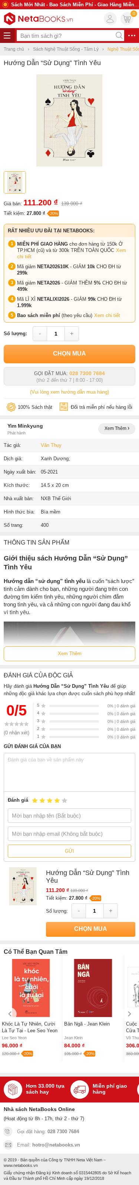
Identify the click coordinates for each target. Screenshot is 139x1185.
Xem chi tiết (107, 315)
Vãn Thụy (51, 445)
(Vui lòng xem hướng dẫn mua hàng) (69, 392)
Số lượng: (15, 333)
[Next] (128, 1013)
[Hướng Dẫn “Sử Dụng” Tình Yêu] (69, 165)
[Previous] (10, 1013)
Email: (48, 1145)
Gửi (69, 851)
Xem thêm (116, 428)
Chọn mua (69, 353)
